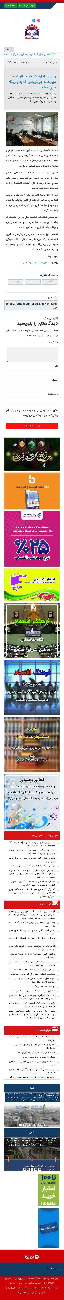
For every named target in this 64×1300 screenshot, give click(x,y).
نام (56, 366)
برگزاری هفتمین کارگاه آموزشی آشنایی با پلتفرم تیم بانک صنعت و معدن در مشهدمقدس (32, 1004)
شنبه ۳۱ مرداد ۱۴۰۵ (27, 5)
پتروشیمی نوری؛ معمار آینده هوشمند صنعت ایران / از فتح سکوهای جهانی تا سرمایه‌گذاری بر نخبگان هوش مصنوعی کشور (32, 873)
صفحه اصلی (54, 1269)
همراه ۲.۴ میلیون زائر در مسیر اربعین (39, 1057)
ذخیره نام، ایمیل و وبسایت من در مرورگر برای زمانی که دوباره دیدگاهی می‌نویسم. (32, 413)
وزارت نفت (40, 262)
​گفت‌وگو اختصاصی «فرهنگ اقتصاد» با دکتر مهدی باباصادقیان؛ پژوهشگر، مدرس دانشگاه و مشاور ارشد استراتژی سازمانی (32, 893)
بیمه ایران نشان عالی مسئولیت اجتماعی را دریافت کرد (32, 940)
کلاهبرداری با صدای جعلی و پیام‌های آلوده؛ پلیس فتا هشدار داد (32, 1046)
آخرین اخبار (45, 905)
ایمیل (55, 380)
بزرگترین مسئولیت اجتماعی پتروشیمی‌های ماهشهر (33, 866)
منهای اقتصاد (44, 1030)
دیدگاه (53, 343)
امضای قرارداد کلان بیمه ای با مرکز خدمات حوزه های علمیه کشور (32, 932)
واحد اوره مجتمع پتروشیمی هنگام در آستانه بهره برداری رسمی (32, 924)
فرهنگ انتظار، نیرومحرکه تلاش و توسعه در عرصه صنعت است (32, 955)
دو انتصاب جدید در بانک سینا (42, 986)
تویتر (33, 282)
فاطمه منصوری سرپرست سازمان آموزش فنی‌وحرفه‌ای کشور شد (32, 1063)
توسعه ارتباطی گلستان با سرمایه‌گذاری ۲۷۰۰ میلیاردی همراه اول (32, 1071)
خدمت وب (22, 1292)
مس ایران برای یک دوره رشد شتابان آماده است (34, 970)
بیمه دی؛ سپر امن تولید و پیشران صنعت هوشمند (33, 991)
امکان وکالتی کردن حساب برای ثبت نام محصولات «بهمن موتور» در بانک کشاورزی (32, 852)
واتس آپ (15, 282)
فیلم (32, 1088)
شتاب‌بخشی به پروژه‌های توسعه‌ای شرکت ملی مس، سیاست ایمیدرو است (32, 947)
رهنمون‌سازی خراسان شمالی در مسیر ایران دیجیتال (32, 1077)
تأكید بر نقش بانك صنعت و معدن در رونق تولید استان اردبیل (32, 859)
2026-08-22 (10, 5)
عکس (32, 1132)
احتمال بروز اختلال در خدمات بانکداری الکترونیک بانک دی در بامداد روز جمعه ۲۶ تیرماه (32, 883)
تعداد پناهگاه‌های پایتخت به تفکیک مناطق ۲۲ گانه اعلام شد (32, 1038)
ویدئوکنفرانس (28, 262)
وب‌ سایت (52, 394)
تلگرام (50, 282)
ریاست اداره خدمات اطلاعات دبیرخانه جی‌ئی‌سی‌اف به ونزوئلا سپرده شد (32, 82)
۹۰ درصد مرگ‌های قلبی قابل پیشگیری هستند (35, 1053)
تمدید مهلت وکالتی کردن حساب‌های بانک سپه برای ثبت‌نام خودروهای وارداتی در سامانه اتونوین (32, 997)
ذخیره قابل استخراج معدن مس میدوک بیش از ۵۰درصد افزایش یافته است (32, 980)
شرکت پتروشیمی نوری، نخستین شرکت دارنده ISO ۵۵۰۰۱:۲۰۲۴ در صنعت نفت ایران (32, 844)
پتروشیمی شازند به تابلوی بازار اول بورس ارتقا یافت (33, 974)
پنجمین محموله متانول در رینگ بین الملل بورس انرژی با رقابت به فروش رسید (32, 963)
